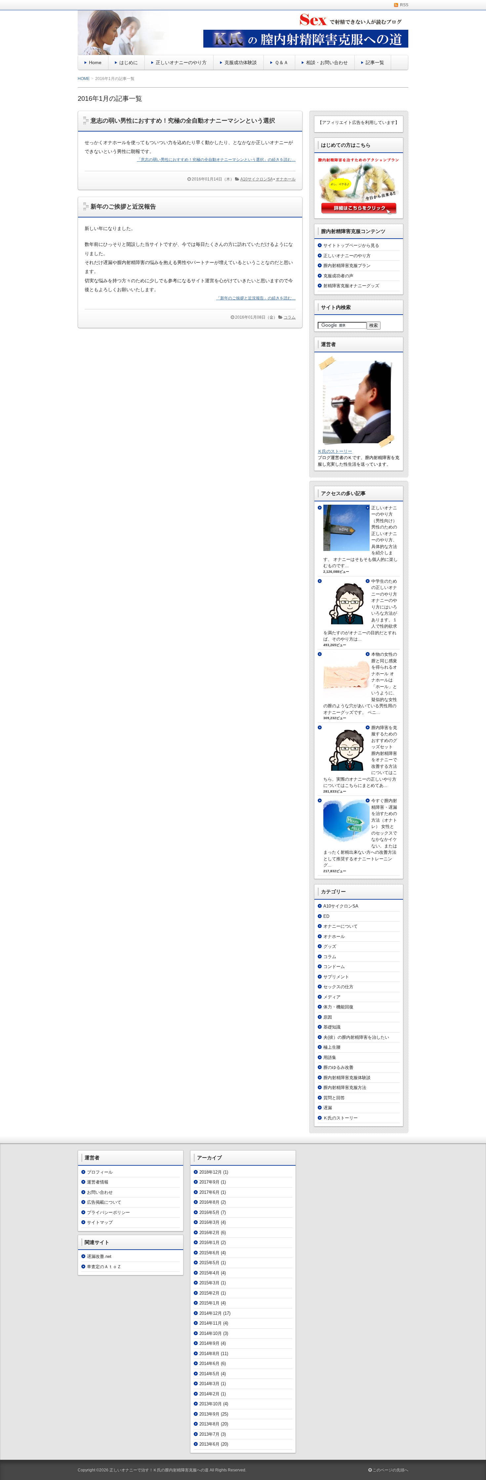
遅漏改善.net (99, 1256)
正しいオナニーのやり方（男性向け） (384, 514)
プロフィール (100, 1172)
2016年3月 (209, 1222)
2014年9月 (209, 1343)
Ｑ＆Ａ (281, 62)
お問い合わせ (100, 1192)
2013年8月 (209, 1424)
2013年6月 (209, 1444)
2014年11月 (210, 1323)
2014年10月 (210, 1333)
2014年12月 (210, 1313)
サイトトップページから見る (351, 245)
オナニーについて (340, 926)
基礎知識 (332, 1027)
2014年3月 (209, 1383)
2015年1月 (209, 1303)
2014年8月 (209, 1353)
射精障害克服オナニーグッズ (351, 285)
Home (95, 62)
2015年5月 (209, 1262)
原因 (327, 1017)
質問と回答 (334, 1097)
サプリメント (336, 976)
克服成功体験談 (240, 62)
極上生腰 (332, 1047)
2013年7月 (209, 1434)
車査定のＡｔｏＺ (104, 1266)
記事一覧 (375, 62)
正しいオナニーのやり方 (181, 62)
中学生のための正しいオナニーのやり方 (384, 588)
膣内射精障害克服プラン (347, 265)
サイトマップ (100, 1222)
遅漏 (327, 1107)
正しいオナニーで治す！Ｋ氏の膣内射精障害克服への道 (159, 1470)
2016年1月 (209, 1242)
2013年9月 (209, 1414)
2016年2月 (209, 1232)
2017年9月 (209, 1182)
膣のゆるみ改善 (338, 1067)
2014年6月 (209, 1363)
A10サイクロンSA (256, 179)
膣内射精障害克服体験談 (347, 1077)
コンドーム (334, 966)
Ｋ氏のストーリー (335, 451)
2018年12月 (210, 1172)
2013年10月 (210, 1403)
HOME (84, 78)
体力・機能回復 (338, 1006)
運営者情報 (97, 1182)
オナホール (286, 179)
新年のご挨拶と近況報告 (123, 206)
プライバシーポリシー (108, 1212)
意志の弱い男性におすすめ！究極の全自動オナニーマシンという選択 (183, 120)
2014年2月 (209, 1393)
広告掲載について (104, 1202)
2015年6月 (209, 1252)
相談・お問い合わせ (327, 62)
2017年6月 (209, 1192)
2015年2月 (209, 1293)
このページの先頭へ (390, 1470)
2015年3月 (209, 1282)
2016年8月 (209, 1202)
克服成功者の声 (338, 275)
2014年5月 (209, 1373)
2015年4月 (209, 1272)
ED (326, 916)
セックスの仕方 (338, 986)
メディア (332, 996)
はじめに (128, 62)
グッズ (329, 946)
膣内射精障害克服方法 (344, 1087)
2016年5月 (209, 1212)
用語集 (329, 1057)
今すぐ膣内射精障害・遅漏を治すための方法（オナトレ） (384, 813)
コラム (290, 317)
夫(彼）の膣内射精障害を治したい (356, 1037)
